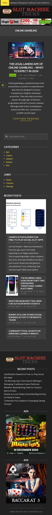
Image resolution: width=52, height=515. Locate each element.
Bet (7, 152)
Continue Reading (26, 118)
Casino (13, 75)
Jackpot (9, 159)
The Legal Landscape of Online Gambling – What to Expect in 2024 (26, 67)
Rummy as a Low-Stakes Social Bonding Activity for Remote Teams (25, 317)
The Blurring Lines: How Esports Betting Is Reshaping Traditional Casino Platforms (33, 283)
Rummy (9, 162)
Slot (8, 165)
